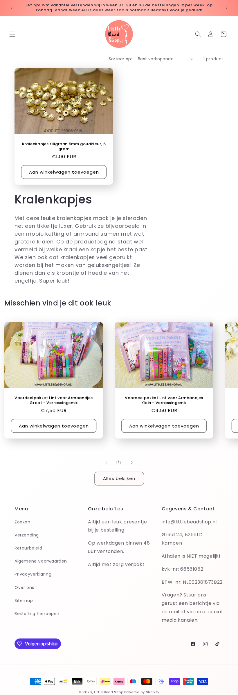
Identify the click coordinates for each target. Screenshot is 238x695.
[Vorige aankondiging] (11, 7)
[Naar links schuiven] (106, 462)
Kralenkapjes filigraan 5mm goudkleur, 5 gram (64, 146)
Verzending (27, 535)
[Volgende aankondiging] (226, 7)
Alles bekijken (119, 478)
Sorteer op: (120, 59)
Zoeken (22, 522)
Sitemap (24, 600)
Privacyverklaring (33, 574)
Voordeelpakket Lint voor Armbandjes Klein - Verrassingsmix (164, 400)
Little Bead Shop (108, 692)
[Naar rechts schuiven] (131, 462)
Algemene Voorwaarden (41, 561)
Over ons (24, 587)
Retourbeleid (28, 548)
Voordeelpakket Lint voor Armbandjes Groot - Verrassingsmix (54, 400)
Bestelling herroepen (37, 613)
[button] (12, 34)
